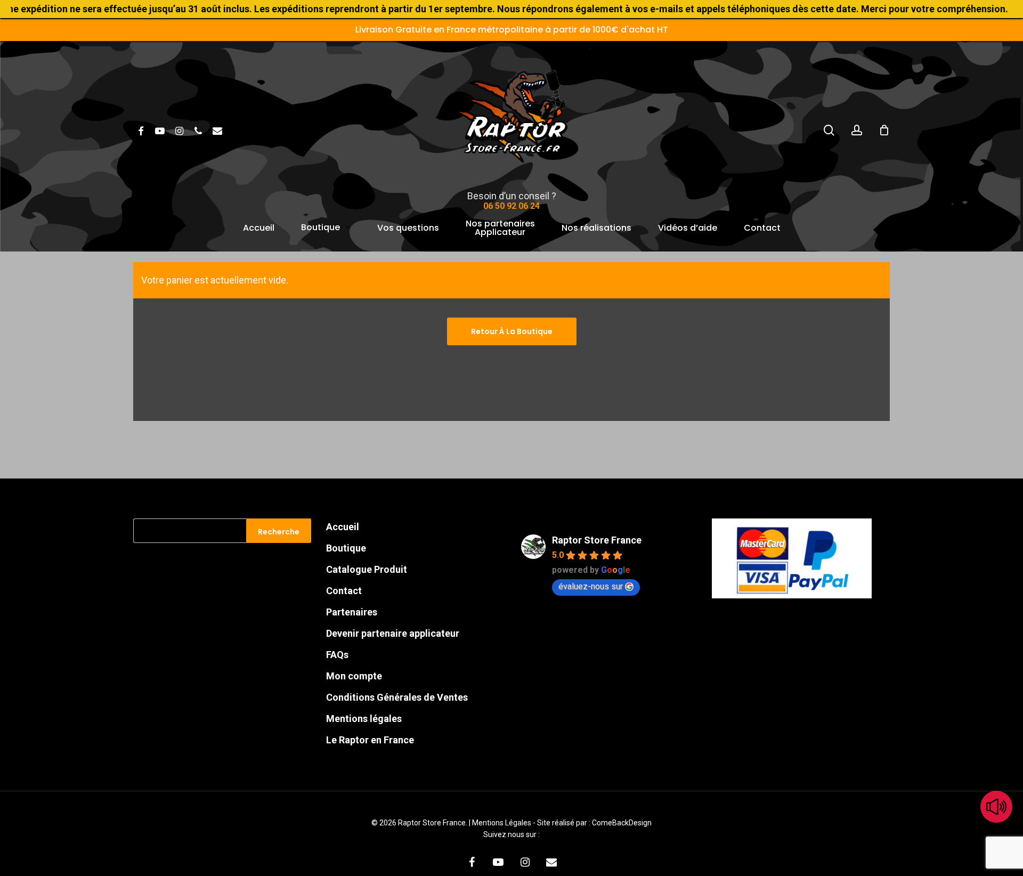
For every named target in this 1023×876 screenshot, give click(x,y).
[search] (829, 130)
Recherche (278, 531)
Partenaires (351, 612)
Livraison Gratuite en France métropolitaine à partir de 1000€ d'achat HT (511, 29)
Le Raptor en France (370, 739)
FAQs (337, 654)
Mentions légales (364, 718)
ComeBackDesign (622, 822)
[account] (856, 130)
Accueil (342, 526)
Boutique (346, 548)
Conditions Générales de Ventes (397, 697)
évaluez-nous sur (590, 586)
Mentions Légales (502, 822)
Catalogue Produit (366, 569)
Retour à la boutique (512, 331)
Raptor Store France (597, 540)
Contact (344, 590)
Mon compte (354, 676)
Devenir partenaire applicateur (392, 633)
